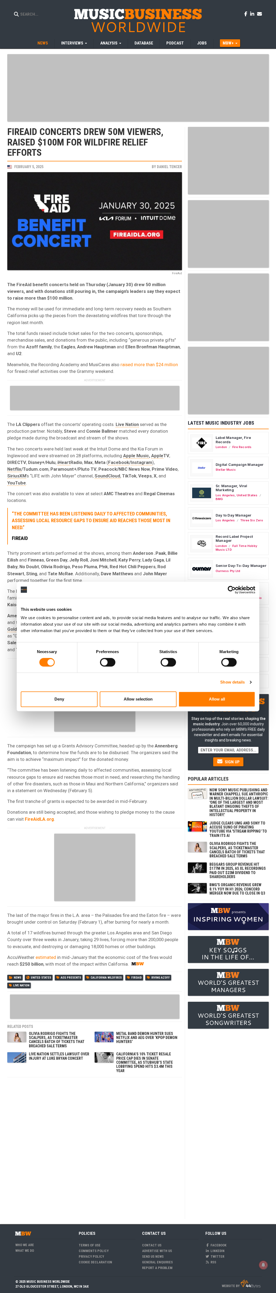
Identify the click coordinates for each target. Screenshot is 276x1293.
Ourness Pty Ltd (228, 571)
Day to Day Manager (233, 515)
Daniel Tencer (169, 167)
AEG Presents (71, 977)
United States (41, 977)
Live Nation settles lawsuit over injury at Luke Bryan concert (59, 1056)
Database (143, 43)
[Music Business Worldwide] (138, 20)
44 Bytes (250, 1284)
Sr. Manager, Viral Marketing (231, 488)
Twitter (217, 1256)
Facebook (118, 462)
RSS (213, 1262)
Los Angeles (225, 495)
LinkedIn (217, 1251)
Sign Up (232, 762)
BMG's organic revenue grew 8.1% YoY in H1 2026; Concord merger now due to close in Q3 (237, 889)
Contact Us (151, 1245)
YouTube (16, 483)
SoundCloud (107, 476)
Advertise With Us (157, 1251)
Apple (157, 455)
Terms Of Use (90, 1245)
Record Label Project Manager (234, 538)
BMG (219, 499)
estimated (46, 957)
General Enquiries (157, 1262)
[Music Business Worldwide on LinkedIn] (253, 13)
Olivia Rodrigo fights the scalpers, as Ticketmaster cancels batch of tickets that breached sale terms (56, 1039)
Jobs (202, 43)
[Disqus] (94, 1147)
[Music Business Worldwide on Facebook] (246, 13)
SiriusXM (16, 476)
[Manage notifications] (263, 1265)
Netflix (14, 469)
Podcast (175, 43)
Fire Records (242, 447)
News (42, 43)
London (221, 447)
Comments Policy (94, 1251)
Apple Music (136, 455)
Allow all (217, 699)
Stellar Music (226, 470)
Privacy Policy (91, 1256)
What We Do (24, 1251)
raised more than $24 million (149, 364)
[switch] (107, 662)
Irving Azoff (160, 977)
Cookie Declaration (95, 1262)
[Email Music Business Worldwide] (259, 13)
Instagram (141, 462)
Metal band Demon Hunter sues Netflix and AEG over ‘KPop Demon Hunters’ (146, 1037)
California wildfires (106, 977)
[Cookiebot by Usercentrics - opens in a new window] (231, 590)
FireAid (136, 977)
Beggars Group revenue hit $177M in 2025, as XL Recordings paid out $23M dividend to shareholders (237, 870)
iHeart (63, 462)
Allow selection (138, 699)
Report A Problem (157, 1268)
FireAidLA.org (39, 819)
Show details (232, 682)
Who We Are (24, 1245)
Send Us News (153, 1256)
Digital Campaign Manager (240, 464)
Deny (59, 699)
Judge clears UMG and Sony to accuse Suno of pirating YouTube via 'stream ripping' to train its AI (238, 829)
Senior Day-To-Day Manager (241, 565)
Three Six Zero (251, 520)
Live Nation (127, 424)
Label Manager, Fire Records (233, 439)
